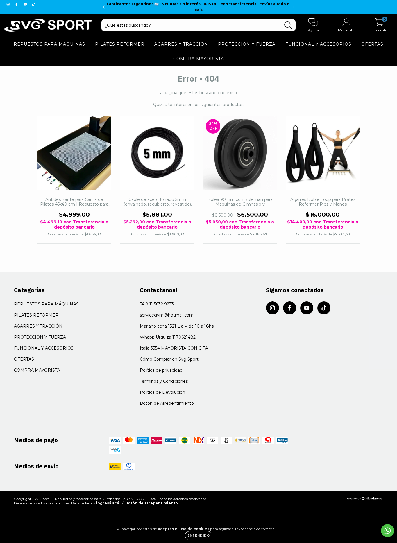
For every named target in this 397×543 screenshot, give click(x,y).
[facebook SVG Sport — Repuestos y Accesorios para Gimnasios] (17, 4)
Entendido (198, 535)
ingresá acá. (108, 503)
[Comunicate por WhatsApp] (387, 530)
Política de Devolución (162, 392)
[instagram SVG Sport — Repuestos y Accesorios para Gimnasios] (8, 4)
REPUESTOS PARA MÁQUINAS (49, 44)
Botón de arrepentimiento (151, 503)
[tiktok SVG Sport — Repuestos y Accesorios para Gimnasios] (33, 4)
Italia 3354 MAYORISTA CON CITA (174, 348)
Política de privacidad (161, 370)
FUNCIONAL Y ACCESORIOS (318, 44)
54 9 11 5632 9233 (157, 304)
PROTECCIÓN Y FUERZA (247, 44)
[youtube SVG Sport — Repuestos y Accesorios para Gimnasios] (26, 4)
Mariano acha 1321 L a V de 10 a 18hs (177, 326)
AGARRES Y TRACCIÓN (181, 44)
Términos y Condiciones (164, 381)
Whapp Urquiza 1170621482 (168, 337)
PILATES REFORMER (119, 44)
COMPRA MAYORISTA (198, 59)
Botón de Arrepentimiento (167, 403)
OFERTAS (372, 44)
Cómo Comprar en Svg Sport (169, 359)
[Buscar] (288, 25)
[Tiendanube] (365, 499)
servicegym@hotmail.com (167, 315)
